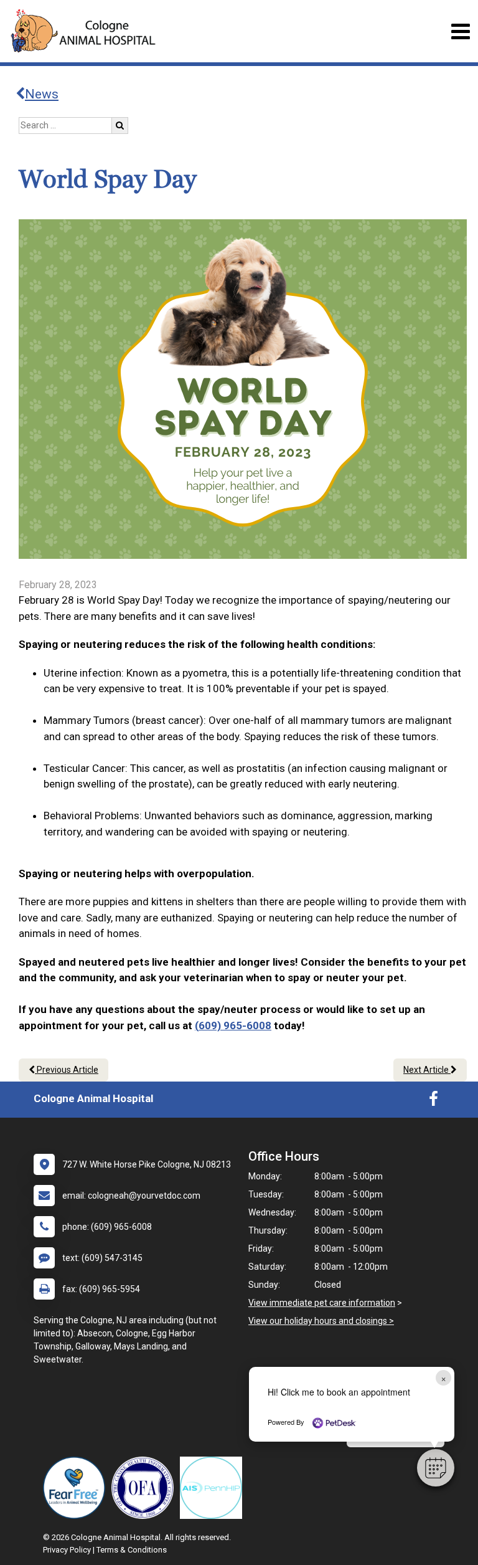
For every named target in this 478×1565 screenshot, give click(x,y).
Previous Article (66, 1070)
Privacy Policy (67, 1549)
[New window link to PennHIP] (214, 1488)
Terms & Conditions (131, 1549)
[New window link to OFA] (145, 1488)
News (42, 94)
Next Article (427, 1070)
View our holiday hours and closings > (321, 1321)
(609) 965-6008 (233, 1025)
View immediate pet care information (321, 1303)
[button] (435, 1468)
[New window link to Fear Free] (77, 1488)
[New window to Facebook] (433, 1101)
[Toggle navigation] (460, 31)
